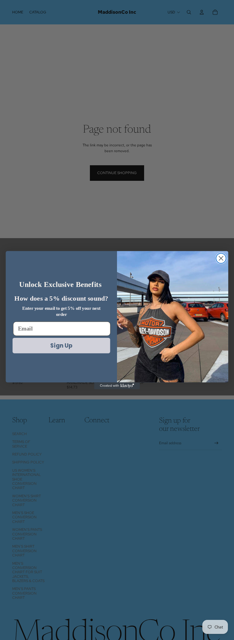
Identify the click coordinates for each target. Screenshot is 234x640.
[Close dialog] (221, 258)
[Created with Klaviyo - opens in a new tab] (117, 385)
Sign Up (61, 345)
